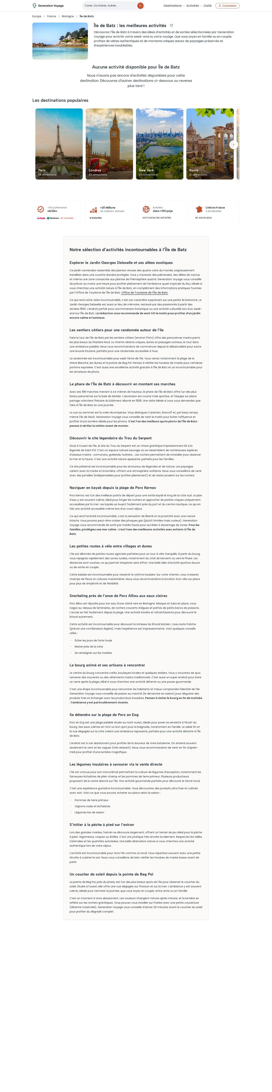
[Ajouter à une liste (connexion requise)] (171, 25)
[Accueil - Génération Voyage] (48, 5)
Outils (208, 6)
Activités (192, 6)
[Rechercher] (140, 6)
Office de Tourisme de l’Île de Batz (144, 292)
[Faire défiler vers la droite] (233, 144)
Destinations (173, 6)
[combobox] (110, 5)
